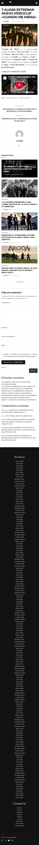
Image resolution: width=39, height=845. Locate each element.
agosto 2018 (20, 675)
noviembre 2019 (19, 641)
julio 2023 (19, 543)
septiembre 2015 (19, 753)
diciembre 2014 (19, 773)
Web (3, 345)
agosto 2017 (20, 702)
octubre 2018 (19, 670)
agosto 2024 (20, 515)
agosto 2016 (20, 728)
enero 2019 (19, 664)
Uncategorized (19, 825)
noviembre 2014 (19, 775)
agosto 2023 (20, 541)
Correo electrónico (9, 336)
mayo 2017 (19, 708)
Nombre (5, 327)
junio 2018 (19, 679)
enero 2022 (19, 584)
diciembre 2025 (19, 479)
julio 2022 (19, 570)
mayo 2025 (19, 495)
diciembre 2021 (19, 586)
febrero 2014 (19, 795)
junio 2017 (19, 706)
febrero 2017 (19, 715)
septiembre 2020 (19, 619)
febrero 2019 (19, 662)
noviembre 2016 (19, 722)
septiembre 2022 (19, 566)
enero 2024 (19, 530)
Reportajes (19, 821)
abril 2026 (19, 470)
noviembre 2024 (19, 508)
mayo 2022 (19, 575)
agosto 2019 (20, 648)
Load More (19, 282)
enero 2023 (19, 557)
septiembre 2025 (19, 486)
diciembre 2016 (19, 719)
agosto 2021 (20, 595)
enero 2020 (19, 637)
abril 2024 (19, 523)
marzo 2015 (19, 766)
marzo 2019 (19, 659)
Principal (19, 816)
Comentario (6, 303)
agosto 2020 (20, 621)
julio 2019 (19, 650)
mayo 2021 (19, 601)
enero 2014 (19, 797)
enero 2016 (19, 744)
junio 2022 (19, 572)
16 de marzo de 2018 (18, 21)
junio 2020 (19, 626)
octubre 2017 (19, 697)
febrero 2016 (19, 742)
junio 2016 (19, 733)
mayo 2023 (19, 548)
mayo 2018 (19, 682)
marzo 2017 (19, 713)
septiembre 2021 (19, 592)
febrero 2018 (19, 688)
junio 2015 (19, 760)
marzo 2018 (19, 686)
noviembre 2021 (19, 588)
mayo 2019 (19, 655)
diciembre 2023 (19, 532)
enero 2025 (19, 503)
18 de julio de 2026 (15, 209)
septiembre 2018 (19, 673)
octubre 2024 (19, 510)
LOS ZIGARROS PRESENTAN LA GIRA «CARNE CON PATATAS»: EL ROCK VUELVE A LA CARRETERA (19, 204)
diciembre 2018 (19, 666)
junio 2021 (19, 599)
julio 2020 (19, 624)
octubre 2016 (19, 724)
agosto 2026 (20, 461)
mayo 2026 (19, 468)
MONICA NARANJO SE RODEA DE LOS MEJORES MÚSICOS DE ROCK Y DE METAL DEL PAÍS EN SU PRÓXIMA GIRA (19, 430)
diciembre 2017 (19, 693)
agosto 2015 (20, 755)
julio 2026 (19, 463)
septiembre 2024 (19, 512)
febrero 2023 (19, 555)
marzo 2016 (19, 739)
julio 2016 (19, 731)
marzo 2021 (19, 606)
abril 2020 (19, 630)
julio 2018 (19, 677)
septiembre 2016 (19, 726)
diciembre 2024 (19, 506)
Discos (19, 810)
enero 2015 (19, 771)
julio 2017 (19, 704)
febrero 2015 (19, 768)
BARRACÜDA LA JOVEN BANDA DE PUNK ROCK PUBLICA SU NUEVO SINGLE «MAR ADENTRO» (18, 237)
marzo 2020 (19, 633)
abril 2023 (19, 550)
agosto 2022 (20, 568)
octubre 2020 (19, 617)
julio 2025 (19, 490)
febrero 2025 (19, 501)
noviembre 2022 (19, 561)
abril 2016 (19, 737)
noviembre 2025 (19, 481)
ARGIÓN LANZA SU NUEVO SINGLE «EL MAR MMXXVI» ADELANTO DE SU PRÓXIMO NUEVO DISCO (19, 270)
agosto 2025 (20, 488)
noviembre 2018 (19, 668)
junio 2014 (19, 786)
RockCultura (12, 837)
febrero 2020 (19, 635)
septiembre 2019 (19, 646)
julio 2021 (19, 597)
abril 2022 (19, 577)
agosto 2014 (20, 782)
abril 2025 (19, 497)
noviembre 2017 (19, 695)
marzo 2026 (19, 472)
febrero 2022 (19, 581)
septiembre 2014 (19, 780)
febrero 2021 (19, 608)
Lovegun (6, 21)
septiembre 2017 (19, 699)
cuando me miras (24, 98)
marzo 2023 (19, 552)
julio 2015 (19, 757)
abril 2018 (19, 684)
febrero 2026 (19, 474)
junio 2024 (19, 519)
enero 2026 (19, 477)
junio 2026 (19, 466)
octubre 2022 (19, 564)
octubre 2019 (19, 644)
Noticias (7, 163)
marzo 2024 (19, 526)
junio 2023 (19, 546)
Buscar (4, 367)
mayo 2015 (19, 762)
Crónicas (19, 808)
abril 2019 (19, 657)
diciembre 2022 (19, 559)
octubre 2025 (19, 483)
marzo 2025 (19, 499)
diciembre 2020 (19, 613)
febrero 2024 (19, 528)
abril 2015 (19, 764)
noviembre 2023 (19, 535)
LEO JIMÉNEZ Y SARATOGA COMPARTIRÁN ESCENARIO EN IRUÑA (18, 169)
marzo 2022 (19, 579)
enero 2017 (19, 717)
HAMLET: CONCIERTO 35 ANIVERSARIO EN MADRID (19, 400)
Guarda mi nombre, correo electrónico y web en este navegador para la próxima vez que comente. (21, 355)
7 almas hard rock (11, 98)
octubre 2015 (19, 751)
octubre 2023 (19, 537)
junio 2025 (19, 492)
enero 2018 (19, 690)
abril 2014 (19, 791)
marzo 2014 (19, 793)
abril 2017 (19, 711)
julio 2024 (19, 517)
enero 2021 (19, 610)
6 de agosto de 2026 (17, 174)
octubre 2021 (19, 590)
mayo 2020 (19, 628)
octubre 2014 (19, 777)
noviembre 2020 (19, 615)
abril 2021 (19, 604)
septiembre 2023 (19, 539)
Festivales (19, 812)
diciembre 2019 (19, 639)
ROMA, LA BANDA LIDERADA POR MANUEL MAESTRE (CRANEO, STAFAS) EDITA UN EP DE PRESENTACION (18, 422)
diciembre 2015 (19, 746)
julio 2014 (19, 784)
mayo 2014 (19, 788)
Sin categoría (20, 823)
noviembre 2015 (19, 748)
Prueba (19, 819)
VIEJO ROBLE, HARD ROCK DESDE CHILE (19, 416)
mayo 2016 (19, 735)
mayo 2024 (19, 521)
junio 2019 (19, 653)
